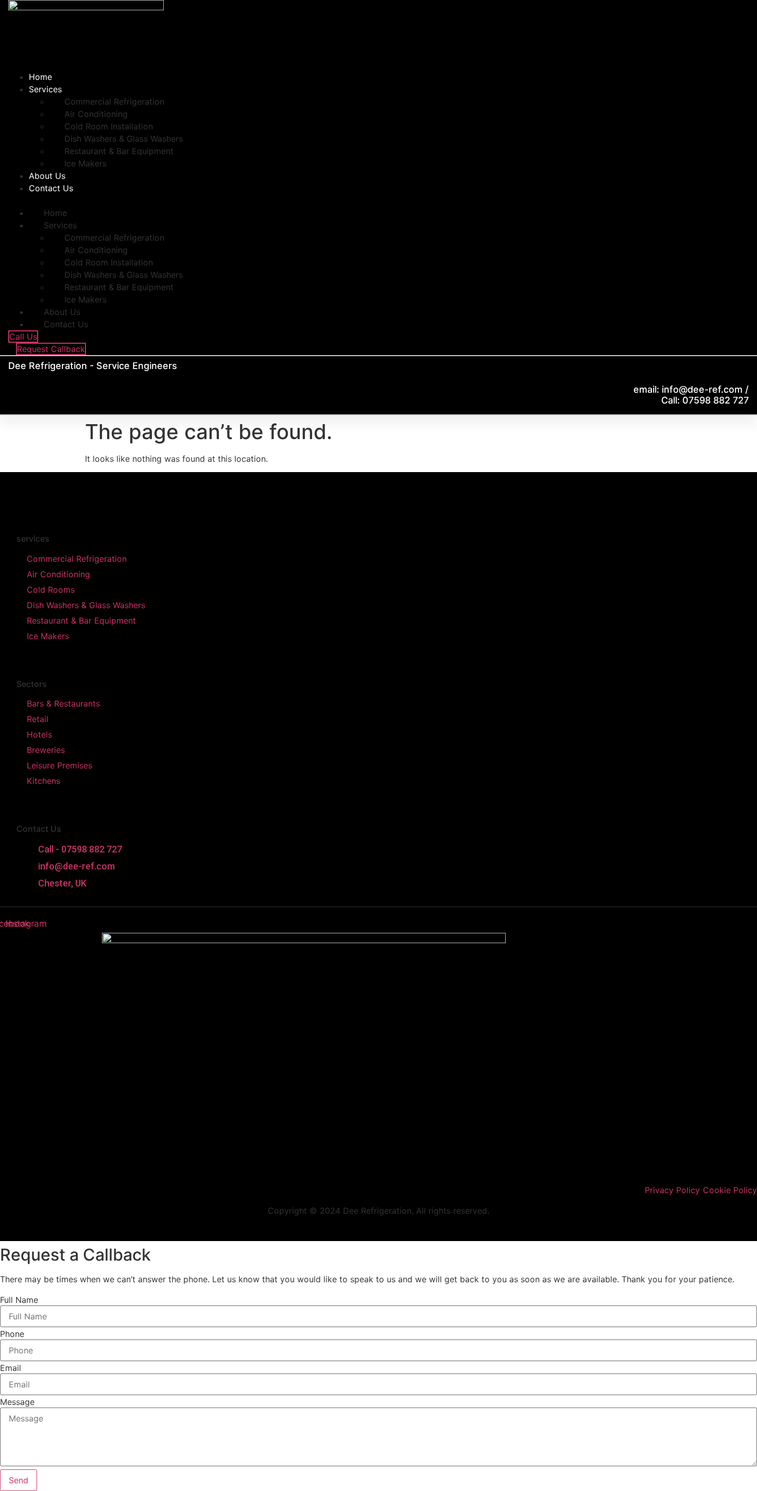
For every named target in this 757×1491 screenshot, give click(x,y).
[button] (197, 200)
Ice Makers (85, 163)
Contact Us (51, 188)
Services (45, 89)
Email (10, 1368)
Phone (12, 1334)
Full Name (19, 1300)
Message (17, 1402)
